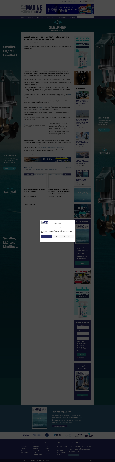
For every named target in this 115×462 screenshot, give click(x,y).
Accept (46, 236)
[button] (73, 223)
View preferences (68, 236)
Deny (57, 236)
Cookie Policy (53, 239)
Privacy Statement (60, 239)
